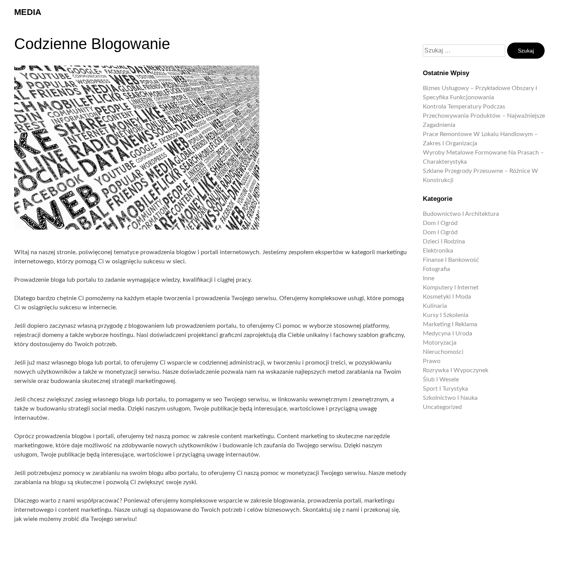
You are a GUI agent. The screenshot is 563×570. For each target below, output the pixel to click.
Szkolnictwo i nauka (450, 398)
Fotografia (436, 269)
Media (27, 12)
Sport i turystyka (445, 389)
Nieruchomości (443, 352)
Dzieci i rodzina (444, 241)
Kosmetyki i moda (447, 297)
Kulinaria (435, 306)
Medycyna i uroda (447, 333)
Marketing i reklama (450, 324)
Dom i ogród (440, 223)
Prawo (431, 361)
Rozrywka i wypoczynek (455, 370)
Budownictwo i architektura (461, 214)
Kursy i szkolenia (445, 315)
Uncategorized (442, 407)
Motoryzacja (440, 343)
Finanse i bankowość (451, 260)
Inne (428, 278)
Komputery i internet (451, 287)
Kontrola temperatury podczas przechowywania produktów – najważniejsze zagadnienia (484, 115)
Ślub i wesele (441, 379)
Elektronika (438, 251)
